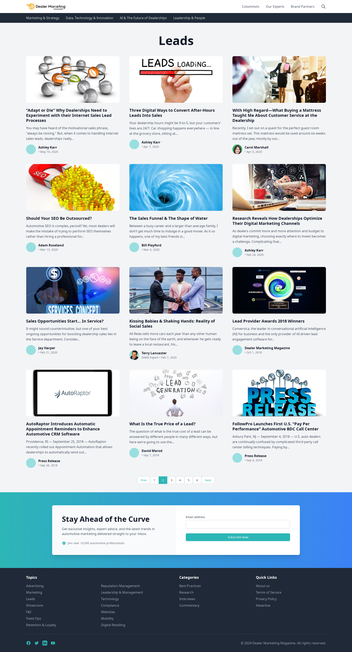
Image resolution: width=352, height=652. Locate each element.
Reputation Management (120, 586)
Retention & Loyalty (41, 625)
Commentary (189, 605)
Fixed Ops (33, 618)
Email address (195, 517)
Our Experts (275, 6)
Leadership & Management (122, 592)
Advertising (35, 586)
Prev (144, 480)
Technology (110, 599)
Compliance (110, 605)
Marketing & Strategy (42, 18)
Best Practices (190, 586)
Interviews (187, 599)
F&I (28, 612)
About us (263, 586)
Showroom (34, 605)
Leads (30, 599)
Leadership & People (189, 18)
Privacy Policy (266, 599)
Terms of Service (268, 592)
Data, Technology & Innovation (89, 18)
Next (208, 480)
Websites (108, 612)
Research (186, 592)
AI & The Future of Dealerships (143, 18)
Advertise (263, 605)
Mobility (107, 618)
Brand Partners (303, 6)
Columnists (250, 6)
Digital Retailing (113, 625)
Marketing (34, 592)
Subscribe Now (238, 537)
